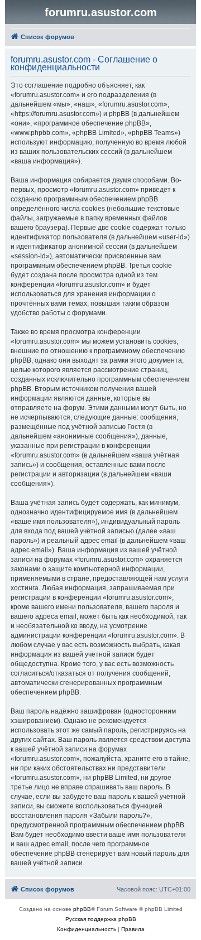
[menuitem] (86, 929)
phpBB (82, 909)
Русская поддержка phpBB (100, 919)
